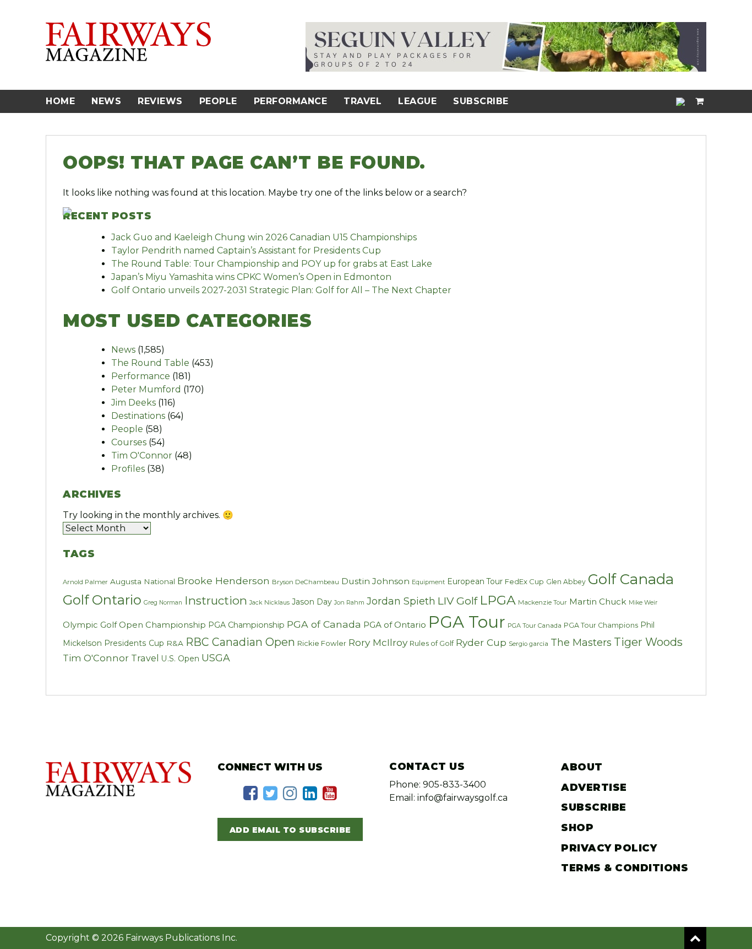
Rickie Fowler (321, 643)
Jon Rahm (349, 602)
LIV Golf (457, 600)
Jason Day (312, 602)
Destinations (138, 416)
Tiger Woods (648, 642)
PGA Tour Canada (535, 625)
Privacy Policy (609, 848)
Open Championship (162, 625)
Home (60, 101)
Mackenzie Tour (542, 602)
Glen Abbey (566, 582)
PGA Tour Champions (601, 625)
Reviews (160, 101)
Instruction (215, 600)
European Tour (475, 581)
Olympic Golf (90, 625)
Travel (363, 101)
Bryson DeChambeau (305, 582)
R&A (174, 643)
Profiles (128, 468)
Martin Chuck (597, 601)
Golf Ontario (102, 600)
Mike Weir (643, 602)
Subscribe (481, 101)
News (106, 101)
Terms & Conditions (624, 868)
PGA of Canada (324, 624)
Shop (577, 828)
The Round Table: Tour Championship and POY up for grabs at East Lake (271, 263)
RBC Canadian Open (240, 642)
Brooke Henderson (223, 580)
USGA (215, 658)
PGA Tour (466, 622)
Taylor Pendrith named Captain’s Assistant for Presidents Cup (246, 250)
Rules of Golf (432, 643)
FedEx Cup (524, 581)
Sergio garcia (528, 644)
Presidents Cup (134, 643)
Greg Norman (163, 602)
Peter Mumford (146, 389)
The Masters (581, 642)
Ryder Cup (481, 642)
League (417, 101)
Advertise (594, 787)
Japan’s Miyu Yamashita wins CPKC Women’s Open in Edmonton (251, 277)
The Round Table (150, 363)
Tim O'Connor (141, 455)
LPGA (497, 600)
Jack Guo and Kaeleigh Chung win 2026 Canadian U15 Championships (264, 237)
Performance (291, 101)
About (582, 767)
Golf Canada (631, 579)
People (218, 101)
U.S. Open (180, 659)
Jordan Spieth (401, 601)
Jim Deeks (133, 402)
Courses (128, 442)
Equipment (428, 582)
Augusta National (142, 581)
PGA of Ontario (394, 624)
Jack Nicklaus (269, 602)
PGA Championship (246, 625)
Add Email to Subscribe (290, 830)
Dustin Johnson (375, 581)
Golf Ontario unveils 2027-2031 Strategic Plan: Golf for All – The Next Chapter (281, 290)
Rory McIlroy (377, 642)
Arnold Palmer (85, 582)
